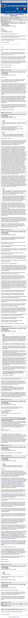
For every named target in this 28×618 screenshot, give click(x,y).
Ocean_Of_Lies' (16, 576)
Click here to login (5, 614)
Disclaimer (14, 11)
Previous (22, 17)
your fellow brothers (5, 519)
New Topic (5, 18)
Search (10, 18)
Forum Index (7, 11)
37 (17, 20)
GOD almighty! (7, 537)
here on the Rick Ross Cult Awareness (16, 355)
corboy (7, 233)
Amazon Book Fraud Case (6, 494)
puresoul (8, 330)
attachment (19, 396)
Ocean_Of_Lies (9, 116)
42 (26, 20)
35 (14, 20)
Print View (18, 18)
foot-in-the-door (10, 168)
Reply (6, 70)
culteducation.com (14, 541)
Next (26, 17)
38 (19, 20)
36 (16, 20)
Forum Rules (20, 11)
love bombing (8, 138)
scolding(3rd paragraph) (16, 483)
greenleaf (8, 25)
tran (7, 74)
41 (24, 20)
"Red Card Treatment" (7, 480)
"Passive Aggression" (18, 480)
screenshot (12, 352)
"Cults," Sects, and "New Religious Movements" (14, 15)
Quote (10, 70)
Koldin (7, 459)
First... (10, 20)
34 (12, 20)
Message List (12, 609)
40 (22, 20)
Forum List (6, 17)
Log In (14, 18)
